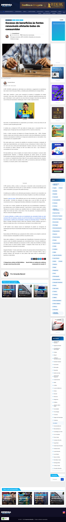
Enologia (55, 225)
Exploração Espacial (56, 376)
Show (54, 285)
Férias (54, 240)
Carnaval (55, 197)
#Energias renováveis (15, 37)
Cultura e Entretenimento (57, 358)
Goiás (54, 246)
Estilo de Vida (57, 373)
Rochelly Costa (57, 459)
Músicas (56, 396)
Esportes (56, 370)
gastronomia (56, 243)
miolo (54, 261)
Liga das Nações (57, 255)
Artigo (55, 352)
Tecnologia (56, 411)
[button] (64, 12)
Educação (56, 367)
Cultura (55, 206)
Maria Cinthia (57, 457)
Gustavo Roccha (57, 440)
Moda (60, 261)
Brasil (20, 289)
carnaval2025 (56, 200)
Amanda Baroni (15, 33)
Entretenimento (57, 228)
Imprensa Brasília (29, 519)
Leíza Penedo (57, 451)
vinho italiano (56, 303)
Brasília (55, 194)
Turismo (55, 294)
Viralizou (56, 420)
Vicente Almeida (57, 468)
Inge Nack (56, 442)
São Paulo (55, 288)
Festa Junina (56, 237)
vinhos (55, 306)
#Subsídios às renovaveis (34, 37)
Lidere (55, 385)
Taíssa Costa (57, 465)
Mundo (55, 393)
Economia (55, 222)
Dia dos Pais (56, 213)
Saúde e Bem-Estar (57, 406)
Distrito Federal (7, 289)
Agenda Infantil (57, 345)
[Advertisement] (25, 173)
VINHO (55, 297)
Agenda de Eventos (56, 184)
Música (55, 264)
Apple (54, 187)
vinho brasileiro (57, 300)
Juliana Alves (57, 448)
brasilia (55, 191)
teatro (55, 291)
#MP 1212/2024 (24, 37)
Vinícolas (55, 309)
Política (12, 289)
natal (54, 267)
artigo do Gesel (11, 198)
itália (54, 252)
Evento (55, 234)
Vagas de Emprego (58, 417)
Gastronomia (57, 379)
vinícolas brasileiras (55, 313)
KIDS (55, 382)
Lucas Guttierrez (57, 388)
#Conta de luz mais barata (28, 35)
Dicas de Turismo (57, 216)
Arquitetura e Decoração (57, 349)
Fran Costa (56, 437)
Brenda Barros (57, 428)
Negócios (55, 270)
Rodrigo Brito (57, 462)
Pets (54, 273)
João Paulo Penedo (58, 445)
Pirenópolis (56, 276)
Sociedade (56, 408)
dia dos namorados (56, 209)
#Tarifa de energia (14, 39)
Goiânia (55, 249)
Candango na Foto (58, 431)
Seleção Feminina (57, 282)
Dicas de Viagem (57, 219)
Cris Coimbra (57, 434)
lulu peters (56, 258)
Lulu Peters (56, 454)
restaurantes (56, 279)
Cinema (55, 203)
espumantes (56, 231)
